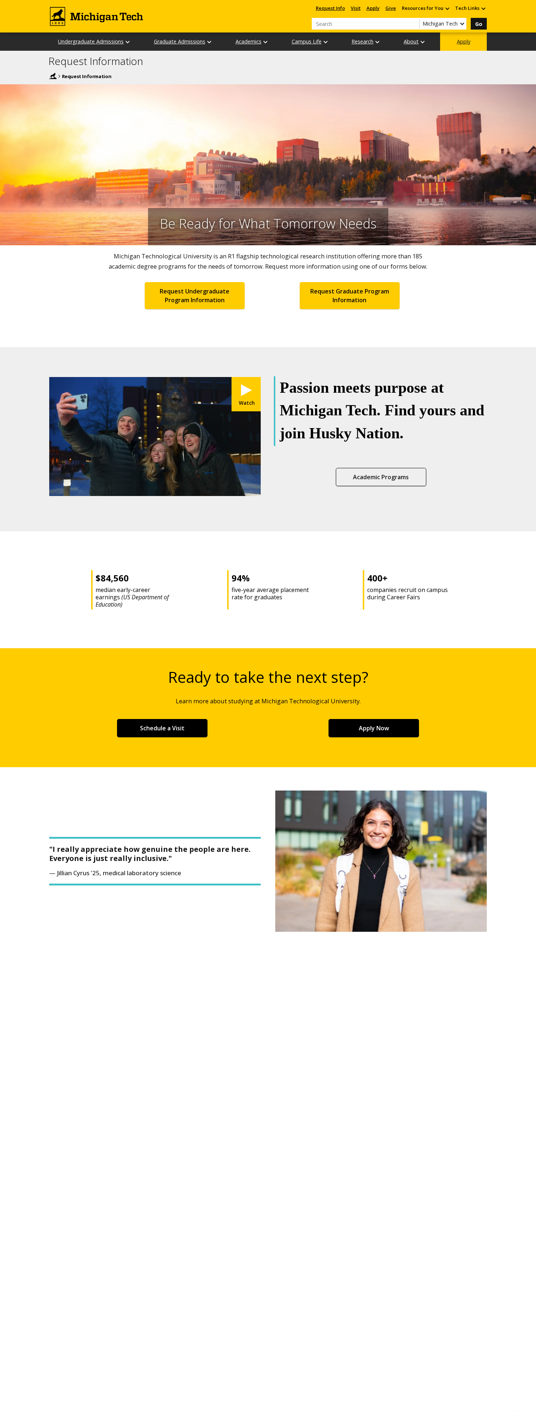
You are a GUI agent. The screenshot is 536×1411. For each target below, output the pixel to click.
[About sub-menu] (423, 42)
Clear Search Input (413, 24)
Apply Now (374, 728)
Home (53, 76)
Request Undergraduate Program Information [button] (194, 295)
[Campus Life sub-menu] (326, 42)
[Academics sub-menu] (266, 42)
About (411, 41)
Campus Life (307, 41)
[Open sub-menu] (447, 8)
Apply (373, 8)
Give (390, 8)
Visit (356, 8)
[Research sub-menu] (378, 42)
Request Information (95, 61)
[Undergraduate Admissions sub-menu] (128, 42)
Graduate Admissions (179, 41)
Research (362, 41)
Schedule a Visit (162, 728)
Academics (248, 41)
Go (478, 23)
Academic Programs (381, 477)
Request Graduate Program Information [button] (349, 295)
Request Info (330, 8)
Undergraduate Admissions (91, 41)
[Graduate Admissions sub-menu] (210, 42)
